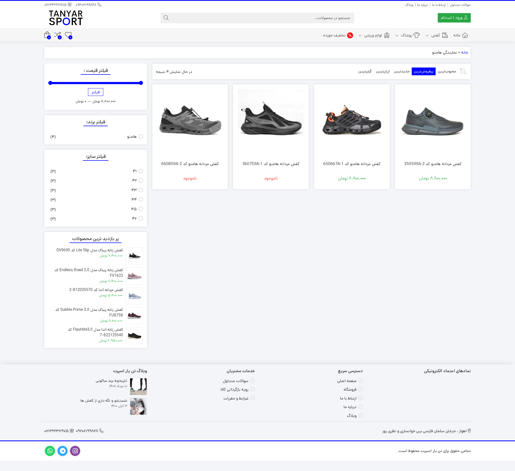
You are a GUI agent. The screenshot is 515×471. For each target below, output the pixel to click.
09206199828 (86, 5)
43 (134, 190)
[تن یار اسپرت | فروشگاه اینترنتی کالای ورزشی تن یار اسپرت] (65, 17)
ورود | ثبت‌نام (452, 17)
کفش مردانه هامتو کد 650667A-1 (352, 164)
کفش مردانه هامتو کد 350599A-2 (433, 164)
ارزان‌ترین (383, 71)
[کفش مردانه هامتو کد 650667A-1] (352, 122)
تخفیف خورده (334, 35)
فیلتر (95, 92)
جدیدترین (402, 71)
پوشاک (406, 35)
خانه (456, 35)
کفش (435, 35)
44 (134, 199)
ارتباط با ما (439, 5)
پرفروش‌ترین (423, 71)
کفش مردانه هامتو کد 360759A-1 (271, 164)
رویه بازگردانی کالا (234, 389)
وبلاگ (409, 5)
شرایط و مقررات (235, 398)
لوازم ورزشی (372, 35)
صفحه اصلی (346, 381)
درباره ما (422, 5)
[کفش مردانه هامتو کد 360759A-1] (271, 122)
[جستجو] (166, 18)
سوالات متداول (460, 5)
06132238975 (56, 5)
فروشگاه (350, 389)
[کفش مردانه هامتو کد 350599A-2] (433, 122)
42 (134, 180)
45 (134, 209)
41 (135, 171)
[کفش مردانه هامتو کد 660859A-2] (190, 122)
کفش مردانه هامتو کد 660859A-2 (190, 164)
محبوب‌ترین (447, 71)
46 (134, 218)
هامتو (132, 136)
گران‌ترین (365, 71)
